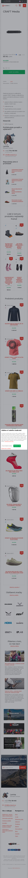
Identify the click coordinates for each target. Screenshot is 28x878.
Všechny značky (14, 595)
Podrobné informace (9, 441)
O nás (16, 817)
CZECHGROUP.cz (16, 868)
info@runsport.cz (11, 155)
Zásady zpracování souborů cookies (7, 826)
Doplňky (17, 833)
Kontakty (4, 823)
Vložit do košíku (14, 72)
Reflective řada (19, 819)
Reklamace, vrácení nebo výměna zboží (7, 815)
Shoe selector (18, 829)
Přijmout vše (17, 445)
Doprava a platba (6, 820)
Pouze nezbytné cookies (7, 445)
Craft (11, 81)
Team (16, 836)
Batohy (17, 826)
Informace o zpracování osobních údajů (7, 831)
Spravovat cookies (6, 448)
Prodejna (17, 824)
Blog (16, 831)
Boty (16, 814)
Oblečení (17, 821)
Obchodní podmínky (7, 818)
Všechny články (14, 646)
